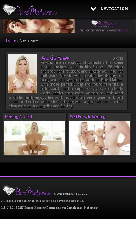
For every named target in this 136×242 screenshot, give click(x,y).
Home (11, 40)
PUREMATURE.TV (75, 194)
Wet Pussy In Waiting (88, 116)
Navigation (114, 9)
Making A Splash (19, 116)
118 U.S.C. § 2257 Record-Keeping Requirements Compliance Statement (49, 207)
